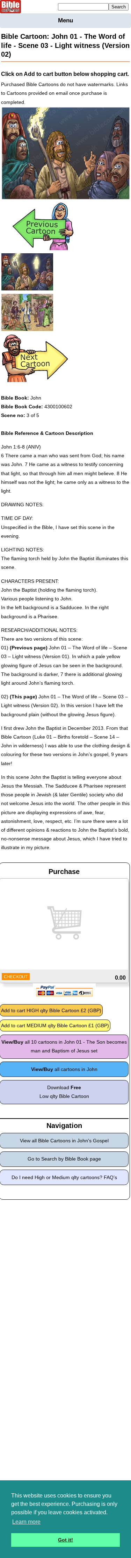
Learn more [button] (26, 1522)
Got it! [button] (65, 1540)
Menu (65, 20)
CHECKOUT (16, 976)
